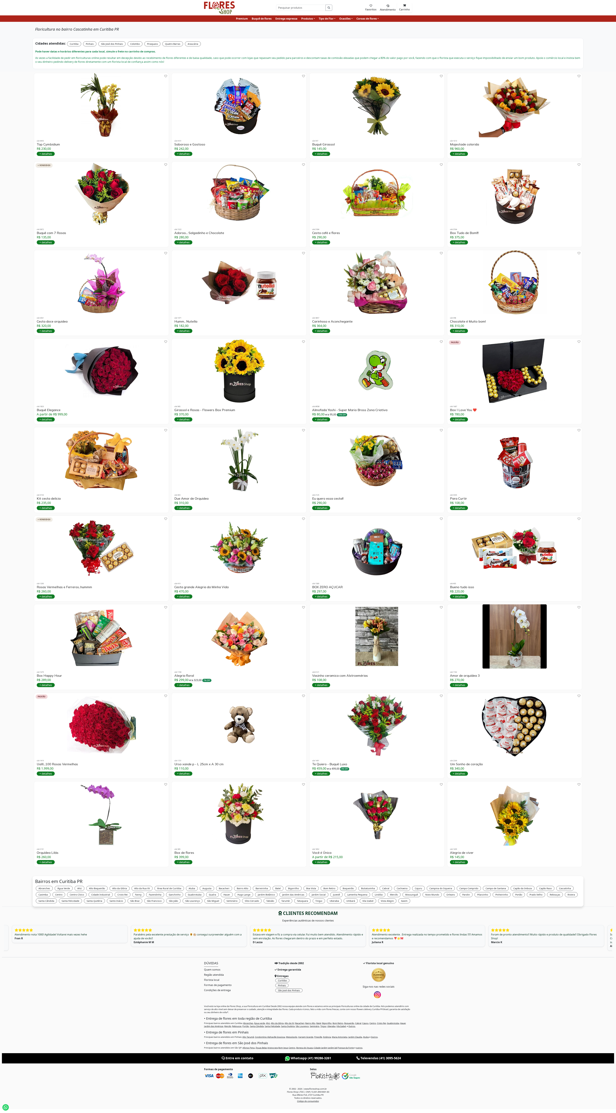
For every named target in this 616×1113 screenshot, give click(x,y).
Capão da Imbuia (522, 888)
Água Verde (63, 888)
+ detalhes (45, 154)
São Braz (135, 900)
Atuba (192, 888)
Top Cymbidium (48, 144)
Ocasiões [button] (345, 18)
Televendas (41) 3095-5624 (380, 1058)
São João (173, 900)
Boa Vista (311, 888)
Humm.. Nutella (185, 321)
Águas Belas (261, 1047)
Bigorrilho (293, 888)
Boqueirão (348, 888)
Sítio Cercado (252, 900)
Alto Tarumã (248, 1037)
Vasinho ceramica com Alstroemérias (340, 676)
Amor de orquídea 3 (465, 676)
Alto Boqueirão (97, 888)
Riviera (571, 894)
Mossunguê (411, 894)
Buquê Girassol (323, 144)
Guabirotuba (194, 894)
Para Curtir (458, 498)
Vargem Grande (305, 1037)
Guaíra (212, 894)
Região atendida (214, 975)
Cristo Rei (122, 894)
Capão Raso (545, 888)
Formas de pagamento (218, 985)
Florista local (211, 980)
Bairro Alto (242, 888)
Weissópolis (291, 1037)
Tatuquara (302, 900)
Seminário (232, 900)
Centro (58, 894)
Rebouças (555, 894)
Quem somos (212, 969)
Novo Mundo (432, 894)
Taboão (270, 900)
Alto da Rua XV (142, 888)
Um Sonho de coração (466, 764)
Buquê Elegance (48, 410)
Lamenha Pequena (357, 894)
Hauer (226, 894)
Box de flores (184, 853)
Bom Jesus (283, 1047)
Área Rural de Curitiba (169, 888)
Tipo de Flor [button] (326, 18)
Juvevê (336, 894)
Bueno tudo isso (462, 587)
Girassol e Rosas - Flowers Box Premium (204, 410)
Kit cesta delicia (49, 498)
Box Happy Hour (49, 676)
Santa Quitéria (94, 900)
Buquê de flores (262, 18)
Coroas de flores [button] (366, 18)
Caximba (43, 894)
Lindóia (379, 894)
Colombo (135, 43)
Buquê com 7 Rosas (51, 233)
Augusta (206, 888)
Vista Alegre (387, 900)
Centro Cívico (77, 894)
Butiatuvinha (368, 888)
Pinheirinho (501, 894)
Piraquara (152, 43)
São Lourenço (192, 900)
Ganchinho (174, 894)
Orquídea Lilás (47, 853)
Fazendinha (155, 894)
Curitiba (74, 43)
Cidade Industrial (100, 894)
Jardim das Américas (293, 894)
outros (359, 1047)
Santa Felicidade (70, 900)
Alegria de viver (462, 853)
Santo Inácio (116, 900)
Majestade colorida (464, 144)
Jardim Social (319, 894)
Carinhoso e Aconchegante (332, 321)
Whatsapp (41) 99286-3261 (310, 1058)
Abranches (44, 888)
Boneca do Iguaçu (304, 1047)
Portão (518, 894)
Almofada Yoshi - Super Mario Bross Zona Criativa (349, 410)
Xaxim (404, 900)
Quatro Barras (172, 43)
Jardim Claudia (355, 1037)
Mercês (394, 894)
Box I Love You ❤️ (463, 410)
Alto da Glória (119, 888)
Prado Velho (536, 894)
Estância (327, 1037)
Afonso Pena (249, 1047)
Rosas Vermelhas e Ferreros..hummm (64, 587)
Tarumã (285, 900)
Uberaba (334, 900)
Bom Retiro (329, 888)
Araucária (193, 43)
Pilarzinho (482, 894)
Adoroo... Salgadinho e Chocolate (199, 233)
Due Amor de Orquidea (191, 498)
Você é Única (321, 853)
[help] (166, 76)
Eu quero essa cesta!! (327, 498)
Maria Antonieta (339, 1037)
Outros (351, 1026)
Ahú (79, 888)
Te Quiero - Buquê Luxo (329, 764)
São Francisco (154, 900)
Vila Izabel (367, 900)
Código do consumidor (308, 1101)
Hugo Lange (243, 894)
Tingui (318, 900)
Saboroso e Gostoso (189, 144)
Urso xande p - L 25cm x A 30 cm (199, 764)
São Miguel (213, 900)
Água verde (259, 1023)
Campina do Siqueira (440, 888)
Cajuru (418, 888)
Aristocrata (272, 1047)
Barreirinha (262, 888)
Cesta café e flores (326, 233)
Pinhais (90, 43)
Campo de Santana (496, 888)
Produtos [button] (307, 18)
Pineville (318, 1037)
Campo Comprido (468, 888)
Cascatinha (565, 888)
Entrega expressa (286, 18)
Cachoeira (402, 888)
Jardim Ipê (333, 1047)
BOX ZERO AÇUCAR (327, 587)
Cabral (385, 888)
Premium (242, 18)
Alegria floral (184, 676)
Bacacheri (224, 888)
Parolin (466, 894)
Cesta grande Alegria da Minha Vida (201, 587)
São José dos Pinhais (112, 43)
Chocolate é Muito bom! (468, 321)
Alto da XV (289, 1023)
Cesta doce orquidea (52, 321)
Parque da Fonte (346, 1047)
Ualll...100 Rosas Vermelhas (57, 764)
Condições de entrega (217, 990)
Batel (278, 888)
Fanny (138, 894)
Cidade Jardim (320, 1047)
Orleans (450, 894)
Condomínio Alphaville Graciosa (270, 1037)
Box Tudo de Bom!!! (464, 233)
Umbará (350, 900)
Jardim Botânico (266, 894)
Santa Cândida (46, 900)
